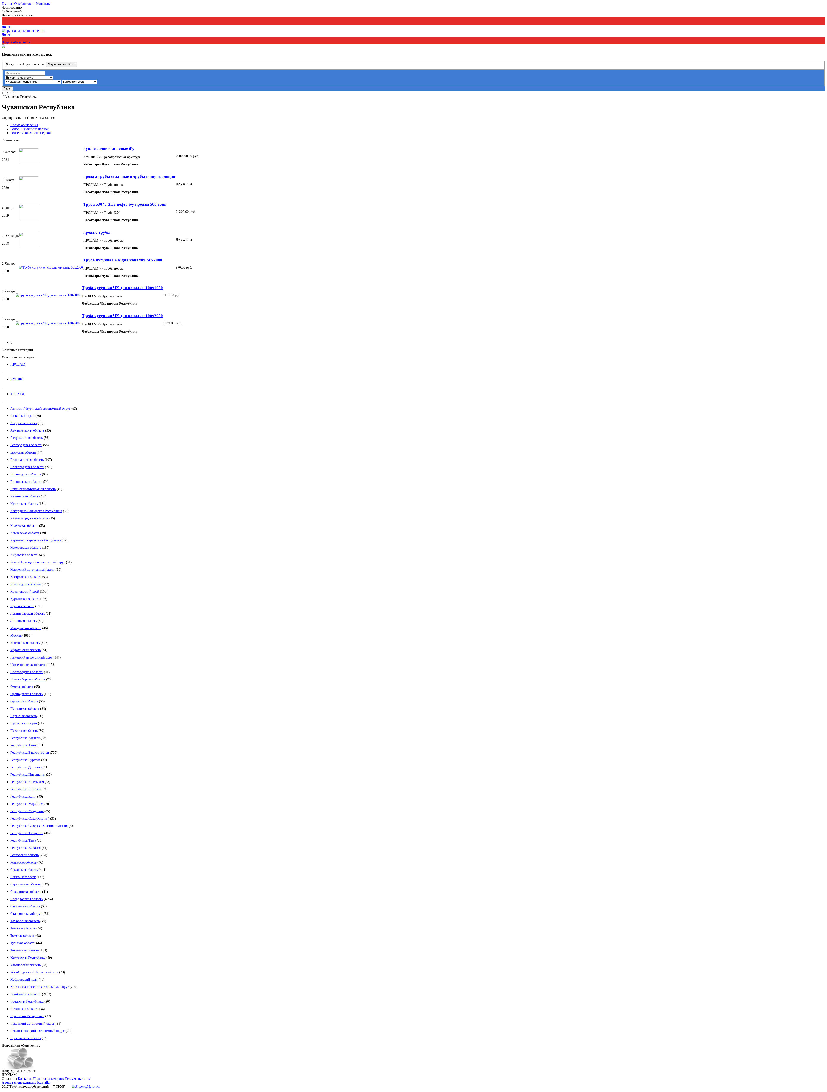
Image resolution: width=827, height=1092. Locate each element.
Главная (7, 3)
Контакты (43, 3)
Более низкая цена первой (29, 129)
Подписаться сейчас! (61, 64)
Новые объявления (41, 118)
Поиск (7, 88)
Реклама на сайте (77, 1078)
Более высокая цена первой (30, 133)
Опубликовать (24, 3)
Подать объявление (16, 23)
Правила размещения (48, 1078)
